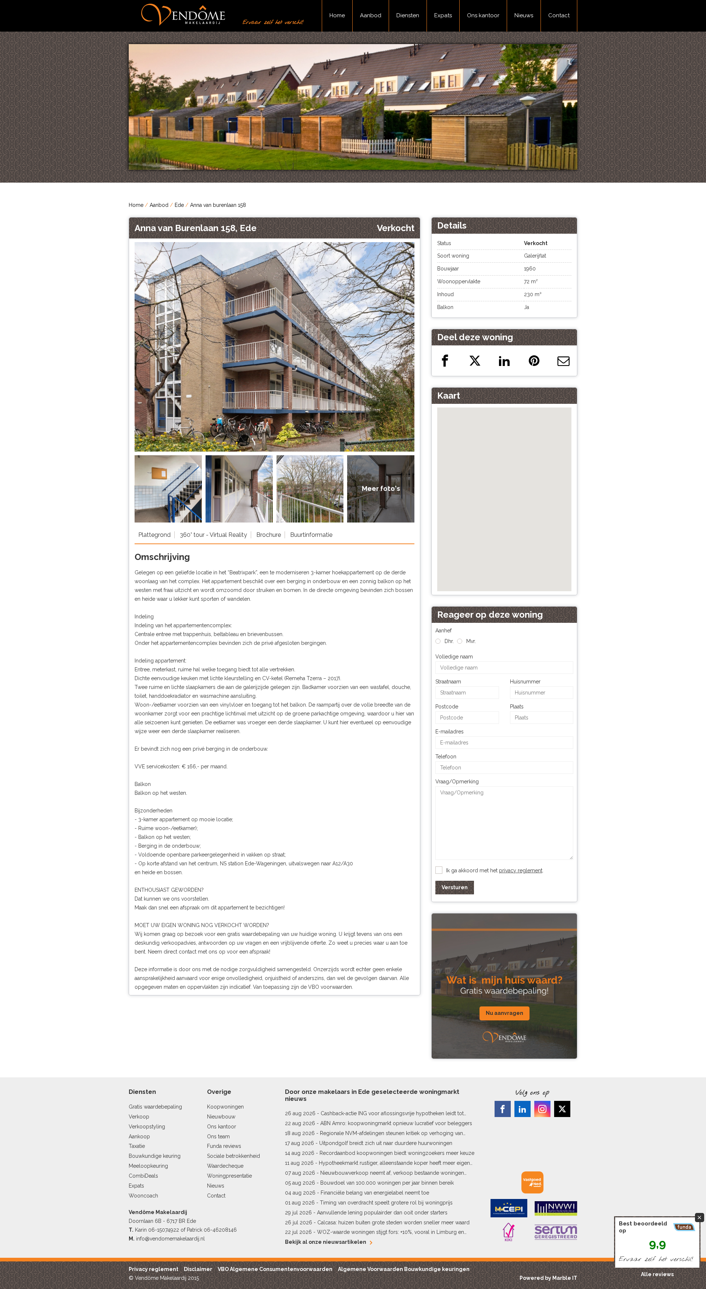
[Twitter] (562, 1109)
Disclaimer (198, 1269)
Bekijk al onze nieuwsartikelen (325, 1242)
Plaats (517, 707)
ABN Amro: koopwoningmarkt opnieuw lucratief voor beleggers (396, 1123)
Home (337, 15)
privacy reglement (520, 870)
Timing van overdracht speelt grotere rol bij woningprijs (386, 1203)
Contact (559, 15)
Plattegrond (154, 534)
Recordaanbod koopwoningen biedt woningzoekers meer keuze (397, 1153)
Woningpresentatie (229, 1176)
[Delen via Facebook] (445, 360)
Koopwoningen (225, 1107)
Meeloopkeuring (148, 1166)
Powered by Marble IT (548, 1278)
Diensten (407, 15)
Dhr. (449, 641)
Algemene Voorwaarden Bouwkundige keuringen (404, 1269)
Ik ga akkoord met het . (494, 870)
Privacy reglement (153, 1269)
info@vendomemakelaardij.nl (170, 1239)
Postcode (446, 707)
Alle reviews (657, 1274)
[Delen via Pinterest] (534, 360)
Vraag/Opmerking (457, 781)
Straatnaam (448, 682)
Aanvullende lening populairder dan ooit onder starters (382, 1213)
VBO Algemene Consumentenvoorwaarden (275, 1269)
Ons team (218, 1136)
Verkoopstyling (147, 1127)
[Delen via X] (475, 360)
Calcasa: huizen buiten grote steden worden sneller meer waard (393, 1222)
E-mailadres (449, 732)
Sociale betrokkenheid (233, 1156)
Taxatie (137, 1146)
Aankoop (139, 1136)
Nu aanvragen (504, 1013)
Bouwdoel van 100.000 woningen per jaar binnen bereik (387, 1183)
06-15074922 (163, 1230)
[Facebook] (503, 1109)
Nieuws (523, 15)
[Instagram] (542, 1109)
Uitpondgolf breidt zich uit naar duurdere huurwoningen (385, 1143)
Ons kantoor (483, 15)
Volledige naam (454, 657)
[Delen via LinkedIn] (504, 360)
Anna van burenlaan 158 (218, 205)
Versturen (455, 887)
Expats (443, 15)
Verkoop (139, 1117)
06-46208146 (220, 1230)
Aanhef (443, 630)
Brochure (268, 534)
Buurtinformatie (311, 534)
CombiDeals (143, 1176)
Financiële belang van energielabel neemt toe (375, 1193)
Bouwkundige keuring (155, 1156)
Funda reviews (224, 1146)
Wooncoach (143, 1196)
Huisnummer (525, 682)
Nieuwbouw (221, 1117)
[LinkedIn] (522, 1109)
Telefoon (445, 757)
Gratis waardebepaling (155, 1107)
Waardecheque (225, 1166)
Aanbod (370, 15)
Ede (179, 205)
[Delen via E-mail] (563, 360)
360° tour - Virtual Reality (213, 534)
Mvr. (471, 641)
